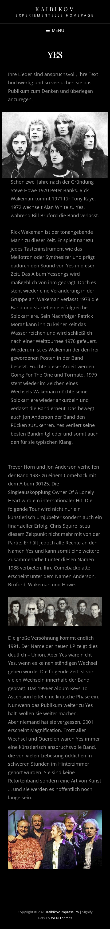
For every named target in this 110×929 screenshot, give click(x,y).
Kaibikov (55, 9)
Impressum (70, 912)
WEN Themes (61, 917)
